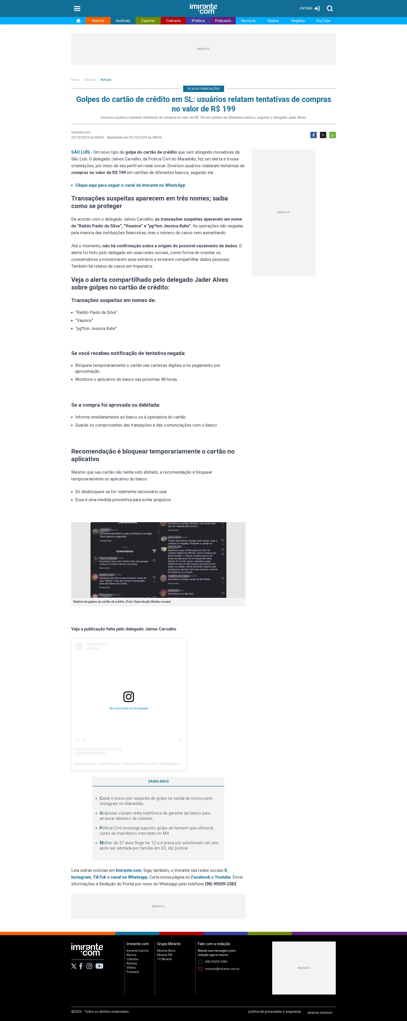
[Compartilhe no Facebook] (313, 135)
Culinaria (173, 20)
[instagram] (89, 966)
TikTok (99, 877)
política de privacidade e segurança (274, 1012)
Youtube (223, 877)
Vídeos (131, 967)
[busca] (330, 8)
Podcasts (223, 20)
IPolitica (198, 20)
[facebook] (81, 966)
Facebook (200, 877)
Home (75, 79)
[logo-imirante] (203, 8)
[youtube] (99, 966)
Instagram (81, 877)
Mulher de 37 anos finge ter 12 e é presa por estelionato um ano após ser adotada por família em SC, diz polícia (159, 845)
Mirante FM (164, 955)
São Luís (90, 79)
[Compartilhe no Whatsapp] (332, 135)
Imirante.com (128, 870)
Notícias (123, 20)
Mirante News (166, 950)
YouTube (323, 20)
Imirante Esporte (138, 950)
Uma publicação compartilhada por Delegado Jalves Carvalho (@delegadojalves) (129, 763)
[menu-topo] (77, 8)
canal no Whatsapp (129, 877)
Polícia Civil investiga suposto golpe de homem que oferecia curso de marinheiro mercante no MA (156, 830)
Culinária (132, 959)
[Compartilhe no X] (323, 135)
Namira (98, 20)
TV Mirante (164, 959)
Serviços (248, 20)
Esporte (148, 20)
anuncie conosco (320, 1013)
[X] (74, 966)
